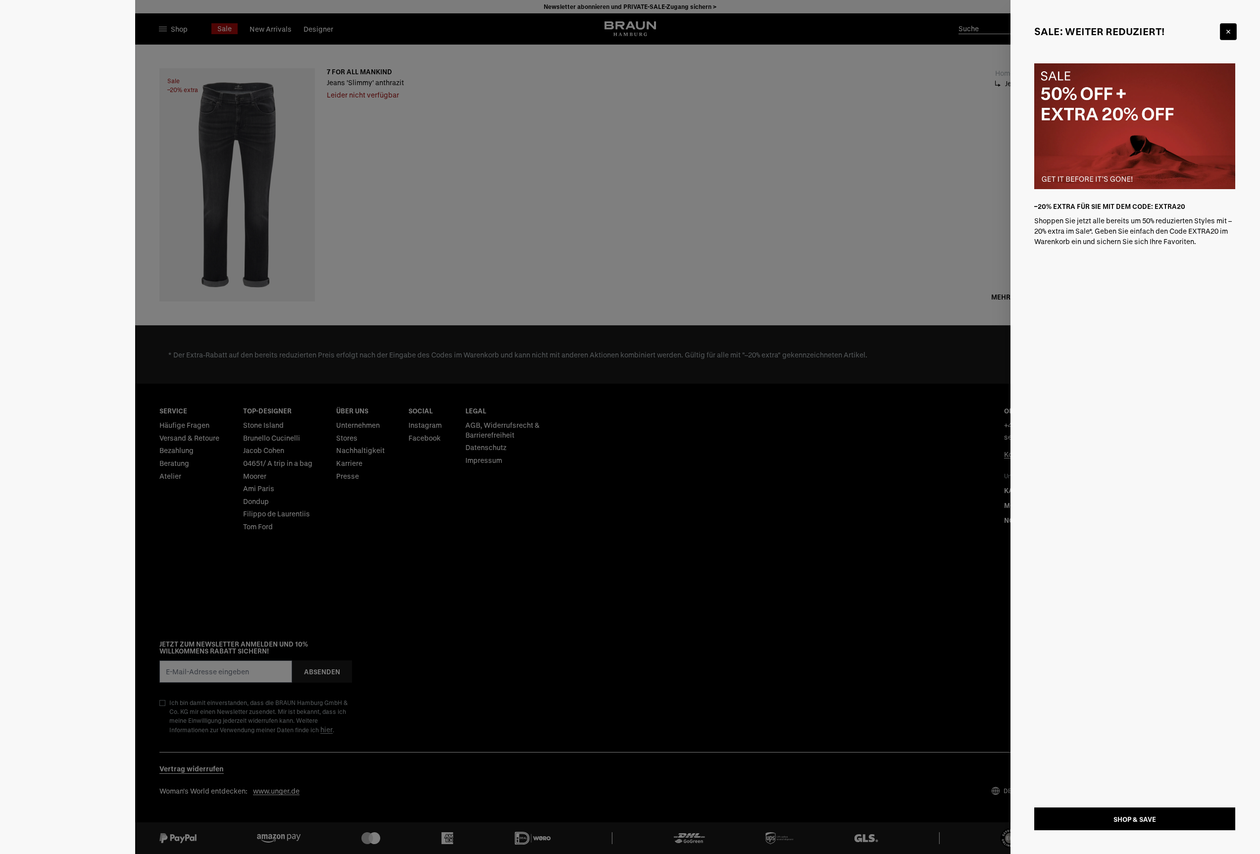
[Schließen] (1228, 32)
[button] (630, 427)
